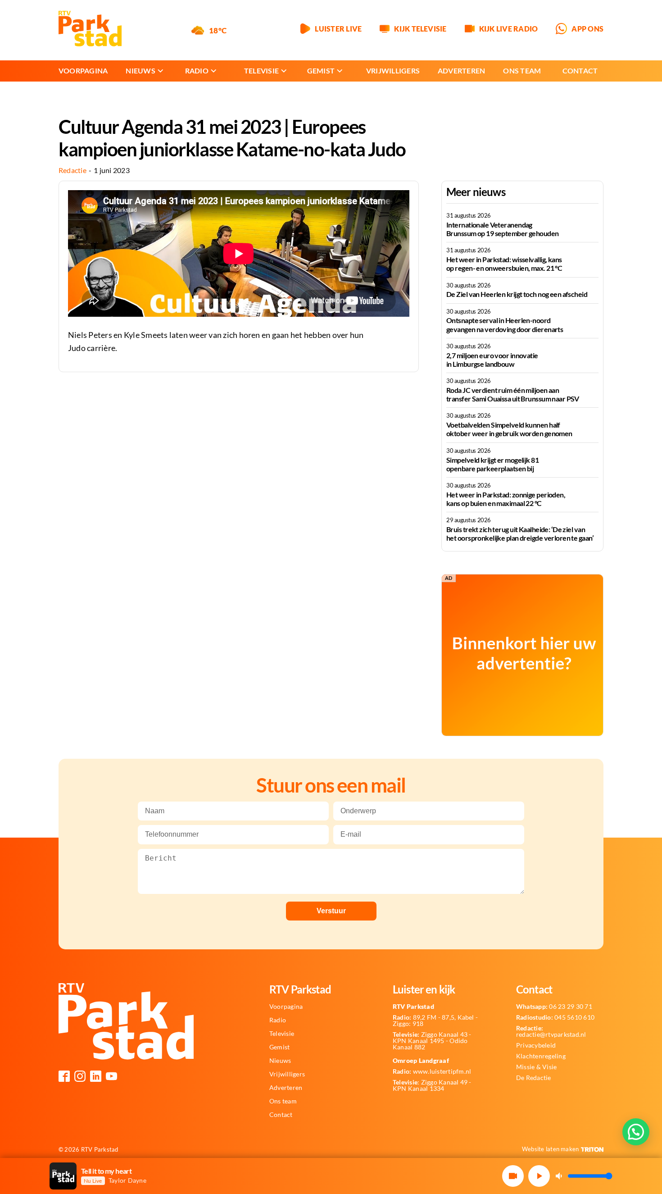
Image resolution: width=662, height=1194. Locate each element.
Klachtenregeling (541, 1056)
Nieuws (140, 70)
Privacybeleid (536, 1045)
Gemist (321, 70)
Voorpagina (83, 70)
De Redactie (533, 1078)
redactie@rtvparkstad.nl (551, 1031)
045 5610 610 (555, 1017)
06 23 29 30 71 (554, 1006)
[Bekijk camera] (513, 1176)
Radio (197, 70)
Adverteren (461, 70)
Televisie (261, 70)
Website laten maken (550, 1149)
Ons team (522, 70)
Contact (580, 70)
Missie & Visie (536, 1067)
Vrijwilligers (393, 70)
